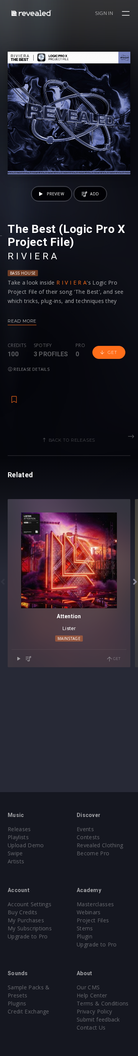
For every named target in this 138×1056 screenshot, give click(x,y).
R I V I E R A (32, 256)
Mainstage (69, 638)
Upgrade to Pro (28, 936)
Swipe (15, 853)
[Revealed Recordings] (32, 13)
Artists (16, 861)
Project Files (93, 920)
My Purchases (26, 920)
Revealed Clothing (100, 845)
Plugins (17, 1003)
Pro (80, 345)
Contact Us (91, 1027)
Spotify (43, 345)
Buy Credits (23, 912)
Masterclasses (95, 904)
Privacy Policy (94, 1011)
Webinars (89, 912)
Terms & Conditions (103, 1003)
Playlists (18, 837)
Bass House (23, 273)
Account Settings (29, 904)
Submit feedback (98, 1019)
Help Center (92, 995)
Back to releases (72, 440)
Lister (69, 628)
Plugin (84, 936)
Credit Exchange (28, 1011)
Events (85, 829)
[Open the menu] (126, 13)
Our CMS (88, 987)
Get (112, 352)
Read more (22, 321)
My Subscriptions (30, 928)
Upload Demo (26, 845)
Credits (17, 345)
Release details (30, 369)
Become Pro (93, 853)
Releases (19, 829)
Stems (85, 928)
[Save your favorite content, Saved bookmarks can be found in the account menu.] (14, 395)
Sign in (104, 13)
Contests (88, 837)
